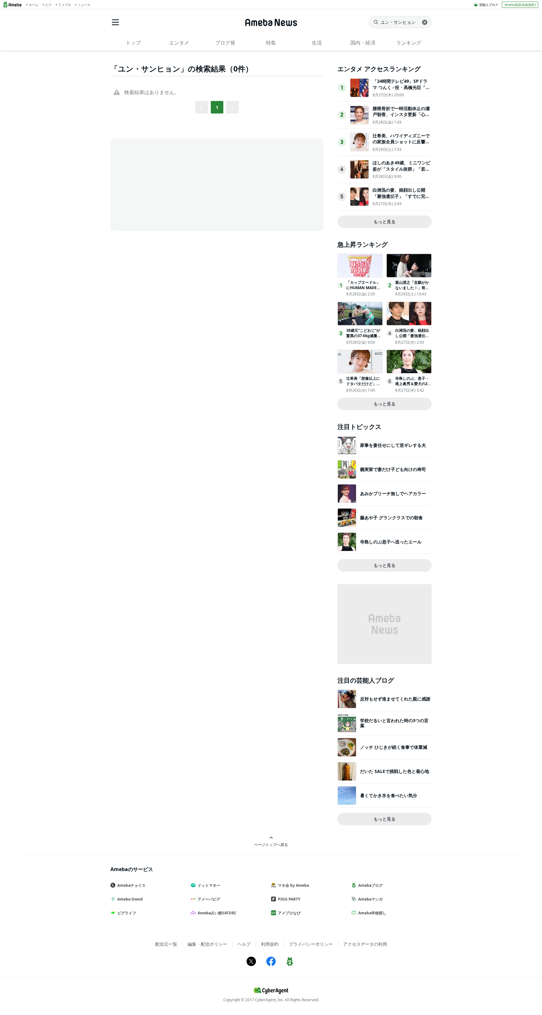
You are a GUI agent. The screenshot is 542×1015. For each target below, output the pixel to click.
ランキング (408, 42)
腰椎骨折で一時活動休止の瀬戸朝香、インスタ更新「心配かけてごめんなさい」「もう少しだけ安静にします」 (401, 117)
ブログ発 (225, 42)
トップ (133, 42)
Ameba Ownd (130, 899)
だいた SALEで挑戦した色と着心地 (394, 771)
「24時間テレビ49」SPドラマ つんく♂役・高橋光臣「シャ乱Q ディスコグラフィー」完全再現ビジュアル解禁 (401, 90)
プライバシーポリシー (311, 944)
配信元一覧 (166, 944)
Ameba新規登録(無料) (520, 5)
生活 (317, 42)
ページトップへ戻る (271, 844)
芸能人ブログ (488, 5)
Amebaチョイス (131, 885)
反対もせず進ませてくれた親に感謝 (395, 699)
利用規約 (270, 944)
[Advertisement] (167, 184)
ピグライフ (126, 913)
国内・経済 (362, 42)
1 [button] (217, 107)
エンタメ (179, 42)
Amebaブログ (370, 885)
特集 (271, 42)
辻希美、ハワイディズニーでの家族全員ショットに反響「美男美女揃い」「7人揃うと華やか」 (401, 145)
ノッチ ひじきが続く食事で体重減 (393, 747)
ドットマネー (209, 885)
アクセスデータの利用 (365, 944)
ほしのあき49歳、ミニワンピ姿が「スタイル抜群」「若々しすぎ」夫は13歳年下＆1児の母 (401, 172)
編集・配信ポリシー (207, 944)
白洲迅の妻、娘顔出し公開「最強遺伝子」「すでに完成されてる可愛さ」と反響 (401, 196)
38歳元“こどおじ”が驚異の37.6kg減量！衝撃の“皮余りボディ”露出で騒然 (363, 338)
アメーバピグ (209, 899)
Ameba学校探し (372, 913)
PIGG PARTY (289, 899)
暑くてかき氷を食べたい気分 (388, 795)
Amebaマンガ (370, 899)
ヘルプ (244, 944)
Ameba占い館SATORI (217, 913)
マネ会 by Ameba (293, 885)
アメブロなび (289, 913)
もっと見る (385, 222)
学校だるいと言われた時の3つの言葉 (394, 722)
